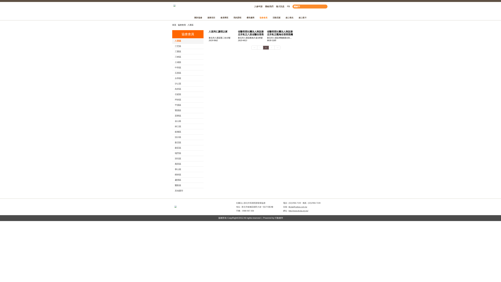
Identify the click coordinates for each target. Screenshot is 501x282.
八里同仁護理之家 (218, 31)
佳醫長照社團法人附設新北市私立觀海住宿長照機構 (280, 33)
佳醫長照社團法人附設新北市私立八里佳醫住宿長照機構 (251, 33)
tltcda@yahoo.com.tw (298, 207)
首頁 (174, 25)
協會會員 (182, 25)
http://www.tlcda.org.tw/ (298, 211)
